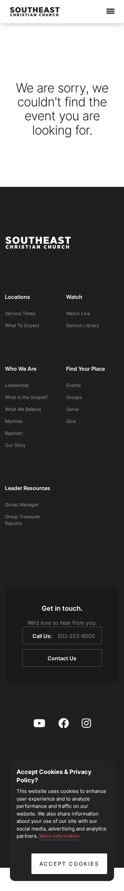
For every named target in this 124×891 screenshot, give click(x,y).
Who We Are (20, 368)
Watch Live (78, 313)
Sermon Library (82, 325)
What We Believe (23, 409)
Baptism (13, 433)
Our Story (15, 445)
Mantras (13, 421)
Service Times (20, 313)
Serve (72, 409)
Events (73, 385)
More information (59, 836)
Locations (17, 297)
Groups (74, 397)
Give (71, 421)
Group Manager (22, 504)
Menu (110, 7)
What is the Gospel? (26, 397)
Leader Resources (27, 488)
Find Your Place (85, 368)
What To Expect (22, 325)
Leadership (17, 385)
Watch (74, 297)
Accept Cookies (69, 863)
